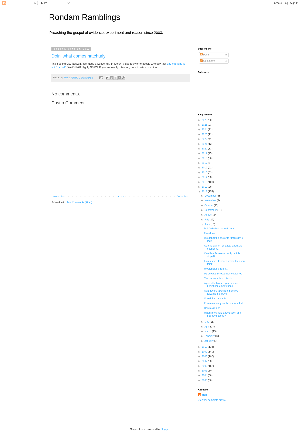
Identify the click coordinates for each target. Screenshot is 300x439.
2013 (205, 182)
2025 (205, 124)
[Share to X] (115, 78)
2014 (205, 177)
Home (121, 196)
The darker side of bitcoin (218, 278)
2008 (205, 356)
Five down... (210, 233)
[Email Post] (101, 77)
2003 (205, 380)
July (207, 219)
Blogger (165, 429)
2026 (205, 120)
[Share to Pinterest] (123, 78)
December (210, 195)
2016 (205, 167)
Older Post (182, 196)
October (209, 205)
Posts (206, 54)
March (208, 331)
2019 (205, 153)
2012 (205, 186)
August (208, 214)
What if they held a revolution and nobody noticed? (222, 314)
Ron (204, 394)
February (209, 336)
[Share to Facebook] (119, 78)
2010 (205, 346)
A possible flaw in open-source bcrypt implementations (221, 285)
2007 (205, 361)
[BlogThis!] (112, 78)
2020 (205, 148)
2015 (205, 172)
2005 (205, 370)
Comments (209, 61)
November (210, 200)
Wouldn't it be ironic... (216, 268)
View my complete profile (212, 400)
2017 (205, 162)
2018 (205, 158)
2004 (205, 375)
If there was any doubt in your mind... (224, 303)
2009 (205, 351)
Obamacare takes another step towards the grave (221, 292)
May (207, 321)
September (210, 210)
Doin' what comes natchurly (78, 56)
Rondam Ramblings (84, 17)
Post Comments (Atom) (79, 202)
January (209, 340)
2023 (205, 134)
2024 (205, 129)
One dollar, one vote (215, 298)
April (207, 326)
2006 (205, 366)
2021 (205, 144)
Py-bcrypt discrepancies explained (223, 273)
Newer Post (58, 196)
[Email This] (108, 78)
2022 (205, 139)
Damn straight (212, 308)
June (207, 224)
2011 (205, 191)
